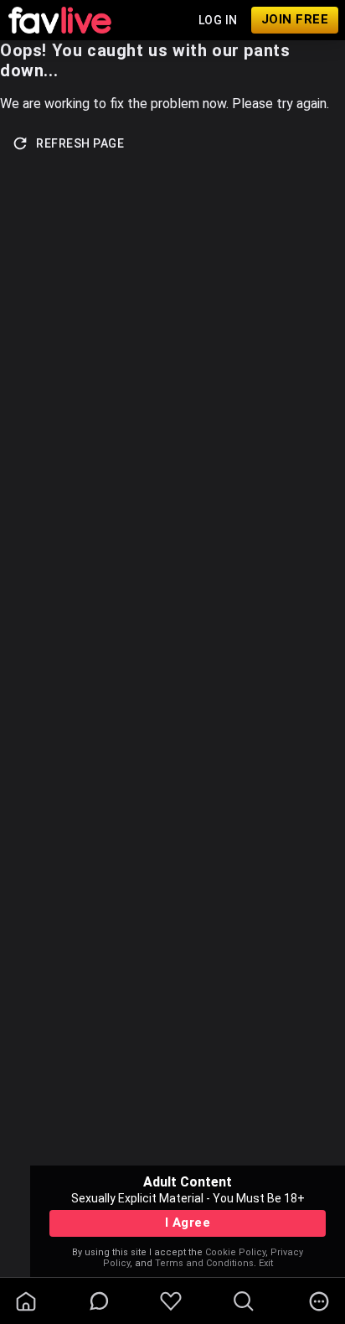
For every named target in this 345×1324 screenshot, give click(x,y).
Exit (266, 1263)
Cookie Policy (235, 1252)
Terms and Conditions (204, 1263)
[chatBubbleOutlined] (99, 1301)
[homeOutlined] (26, 1301)
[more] (319, 1301)
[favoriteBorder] (170, 1301)
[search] (243, 1301)
